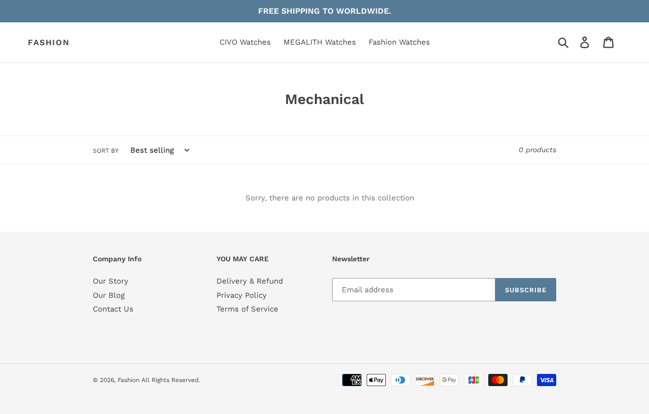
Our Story (110, 281)
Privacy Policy (242, 295)
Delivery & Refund (250, 281)
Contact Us (113, 309)
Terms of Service (247, 309)
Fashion (48, 42)
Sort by (106, 150)
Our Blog (109, 295)
